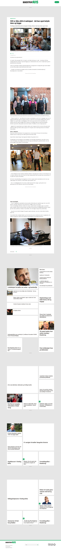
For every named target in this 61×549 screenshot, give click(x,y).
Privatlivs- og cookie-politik (8, 545)
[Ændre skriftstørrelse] (10, 53)
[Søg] (37, 545)
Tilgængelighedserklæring (8, 547)
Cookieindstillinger (7, 546)
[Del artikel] (12, 53)
